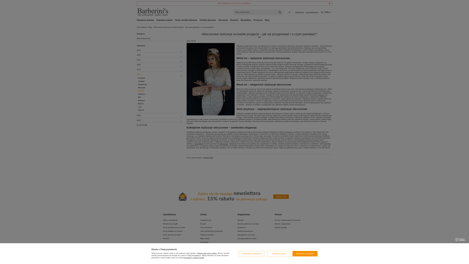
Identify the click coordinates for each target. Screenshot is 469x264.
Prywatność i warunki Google (193, 258)
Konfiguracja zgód (279, 254)
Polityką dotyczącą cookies (207, 253)
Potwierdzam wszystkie (305, 254)
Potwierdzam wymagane (251, 254)
